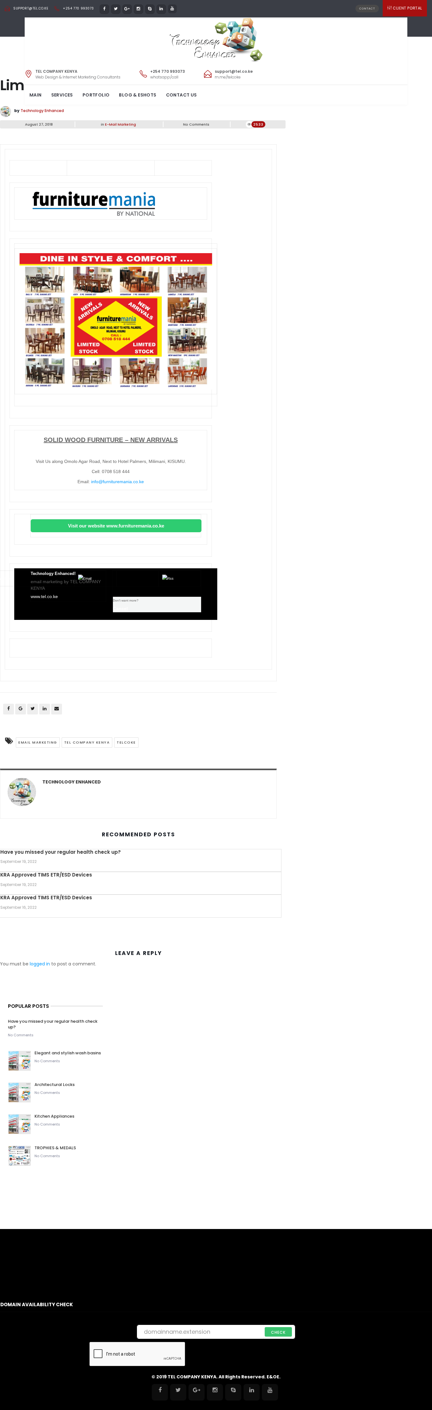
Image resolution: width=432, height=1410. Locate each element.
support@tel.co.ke (30, 8)
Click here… (193, 168)
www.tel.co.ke (44, 596)
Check (278, 1332)
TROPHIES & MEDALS (55, 1148)
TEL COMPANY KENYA (87, 742)
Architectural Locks (54, 1085)
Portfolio (96, 95)
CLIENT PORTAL (407, 8)
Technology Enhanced (42, 110)
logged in (40, 964)
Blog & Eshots (137, 95)
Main (35, 95)
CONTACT (367, 8)
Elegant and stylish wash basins (67, 1053)
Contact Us (181, 95)
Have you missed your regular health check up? (60, 852)
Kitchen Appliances (54, 1116)
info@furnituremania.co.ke (117, 481)
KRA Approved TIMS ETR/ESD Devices (46, 874)
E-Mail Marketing (120, 124)
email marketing (37, 742)
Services (62, 95)
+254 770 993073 (78, 8)
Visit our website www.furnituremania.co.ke (116, 525)
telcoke (126, 742)
